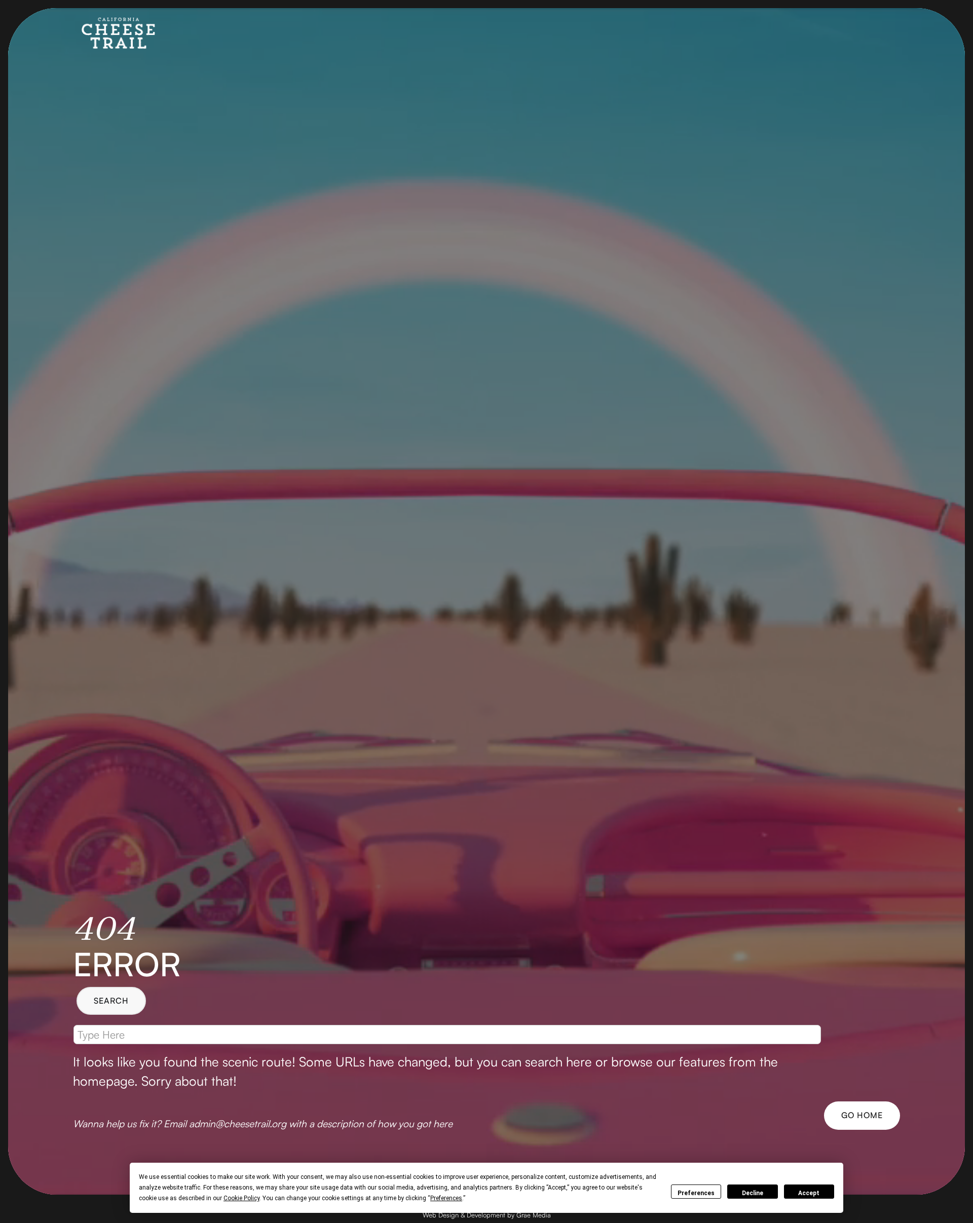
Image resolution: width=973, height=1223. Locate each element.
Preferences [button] (446, 1198)
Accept (808, 1193)
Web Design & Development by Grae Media (487, 1215)
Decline (752, 1193)
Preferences (696, 1193)
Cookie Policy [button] (241, 1198)
